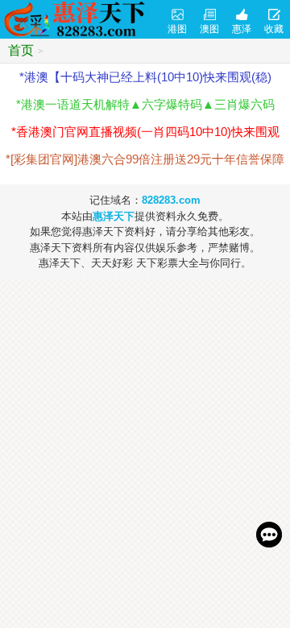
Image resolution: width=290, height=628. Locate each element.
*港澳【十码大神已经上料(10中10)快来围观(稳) (145, 77)
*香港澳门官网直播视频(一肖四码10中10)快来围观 (145, 131)
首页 (21, 50)
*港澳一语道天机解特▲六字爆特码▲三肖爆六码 (145, 104)
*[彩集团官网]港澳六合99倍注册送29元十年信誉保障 (145, 159)
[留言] (269, 534)
